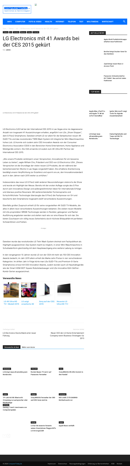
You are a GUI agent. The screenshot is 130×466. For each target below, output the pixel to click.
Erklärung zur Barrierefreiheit (98, 464)
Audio (5, 394)
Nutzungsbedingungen (77, 464)
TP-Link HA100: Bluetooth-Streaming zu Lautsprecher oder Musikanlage (15, 400)
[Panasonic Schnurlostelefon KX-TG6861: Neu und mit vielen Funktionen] (95, 79)
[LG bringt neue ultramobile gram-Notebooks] (15, 361)
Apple (61, 422)
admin (8, 50)
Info (9, 21)
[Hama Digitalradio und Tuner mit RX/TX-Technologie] (118, 126)
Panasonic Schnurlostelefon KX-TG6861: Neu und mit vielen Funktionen (115, 78)
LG (17, 28)
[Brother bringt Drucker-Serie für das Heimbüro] (95, 54)
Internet (60, 21)
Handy (33, 422)
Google (33, 394)
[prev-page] (4, 435)
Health (48, 21)
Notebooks (7, 369)
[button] (124, 22)
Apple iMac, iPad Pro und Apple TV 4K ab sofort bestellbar (97, 113)
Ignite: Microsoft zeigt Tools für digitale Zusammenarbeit (118, 113)
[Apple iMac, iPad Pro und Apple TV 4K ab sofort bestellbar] (98, 103)
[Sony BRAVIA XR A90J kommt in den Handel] (71, 361)
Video (29, 32)
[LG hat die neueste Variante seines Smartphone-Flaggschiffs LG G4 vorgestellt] (43, 415)
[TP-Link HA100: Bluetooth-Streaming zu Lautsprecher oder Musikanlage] (15, 386)
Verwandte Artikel (11, 347)
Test (81, 21)
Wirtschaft (107, 21)
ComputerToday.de (15, 464)
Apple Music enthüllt (66, 426)
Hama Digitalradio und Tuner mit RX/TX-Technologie (118, 136)
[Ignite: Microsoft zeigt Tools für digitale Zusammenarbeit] (118, 103)
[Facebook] (20, 60)
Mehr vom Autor (28, 347)
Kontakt (119, 464)
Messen (23, 32)
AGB (112, 464)
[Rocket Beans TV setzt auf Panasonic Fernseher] (43, 361)
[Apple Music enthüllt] (71, 415)
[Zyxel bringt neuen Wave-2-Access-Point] (95, 67)
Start (4, 28)
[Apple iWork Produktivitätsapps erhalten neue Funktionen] (95, 42)
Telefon (72, 21)
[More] (32, 60)
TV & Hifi (35, 32)
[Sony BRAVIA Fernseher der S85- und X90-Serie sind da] (43, 386)
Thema (11, 28)
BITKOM (6, 405)
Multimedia (92, 21)
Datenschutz (62, 464)
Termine (16, 32)
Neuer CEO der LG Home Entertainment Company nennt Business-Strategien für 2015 (67, 335)
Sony (61, 369)
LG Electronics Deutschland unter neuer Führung (19, 334)
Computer (20, 21)
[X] (26, 60)
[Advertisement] (43, 121)
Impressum (52, 464)
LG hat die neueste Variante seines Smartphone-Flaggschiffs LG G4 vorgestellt (43, 428)
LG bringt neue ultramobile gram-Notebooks (96, 136)
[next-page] (8, 435)
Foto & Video (35, 21)
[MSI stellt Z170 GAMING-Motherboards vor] (71, 386)
